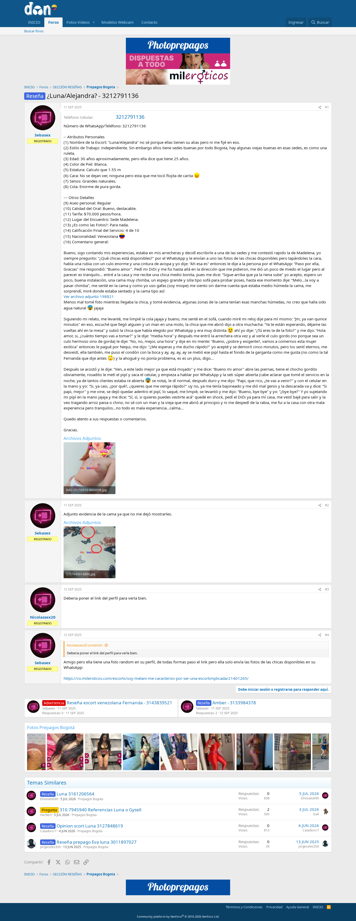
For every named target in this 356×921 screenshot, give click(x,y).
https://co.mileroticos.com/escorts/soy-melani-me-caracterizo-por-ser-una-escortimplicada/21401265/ (156, 678)
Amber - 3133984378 (227, 703)
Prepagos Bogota (90, 799)
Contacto (149, 22)
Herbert (46, 815)
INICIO (34, 22)
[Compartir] (319, 107)
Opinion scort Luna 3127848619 (90, 826)
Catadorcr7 (48, 831)
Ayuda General (297, 907)
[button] (93, 22)
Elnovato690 (49, 799)
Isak (316, 814)
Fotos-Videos (78, 22)
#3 (327, 589)
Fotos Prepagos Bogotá (51, 727)
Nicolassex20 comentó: (85, 645)
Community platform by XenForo (178, 916)
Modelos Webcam (117, 22)
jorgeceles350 (50, 847)
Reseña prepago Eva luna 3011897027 (97, 842)
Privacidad (274, 907)
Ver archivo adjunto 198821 (89, 296)
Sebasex (43, 135)
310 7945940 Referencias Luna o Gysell (100, 810)
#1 (327, 107)
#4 (327, 635)
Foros (53, 22)
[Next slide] (322, 752)
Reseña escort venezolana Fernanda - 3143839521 (108, 703)
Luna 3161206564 (75, 794)
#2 (327, 505)
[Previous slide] (34, 752)
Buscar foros (34, 31)
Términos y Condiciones (244, 907)
